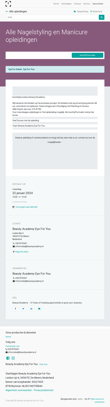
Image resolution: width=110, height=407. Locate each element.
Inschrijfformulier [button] (87, 55)
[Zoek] (101, 17)
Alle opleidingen (18, 11)
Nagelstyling (82, 11)
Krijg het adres (21, 252)
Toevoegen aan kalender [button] (26, 207)
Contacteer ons (12, 346)
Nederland (97, 11)
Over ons (43, 364)
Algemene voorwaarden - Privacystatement (29, 390)
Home (8, 337)
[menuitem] (56, 3)
